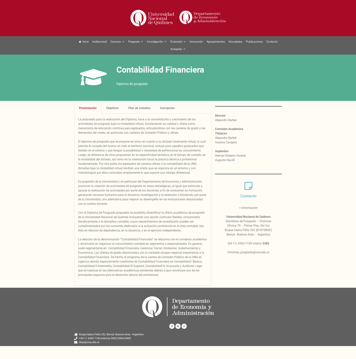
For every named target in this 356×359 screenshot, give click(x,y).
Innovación (196, 41)
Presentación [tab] (88, 108)
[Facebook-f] (171, 326)
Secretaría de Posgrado (241, 221)
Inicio (85, 41)
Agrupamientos (216, 41)
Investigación (155, 41)
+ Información (248, 208)
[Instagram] (184, 326)
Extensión (176, 41)
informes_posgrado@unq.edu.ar (248, 252)
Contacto (272, 41)
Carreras (116, 41)
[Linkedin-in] (178, 326)
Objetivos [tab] (112, 108)
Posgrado (134, 41)
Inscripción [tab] (167, 108)
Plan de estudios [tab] (139, 108)
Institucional (99, 41)
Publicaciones (254, 41)
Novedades (235, 41)
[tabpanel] (142, 199)
